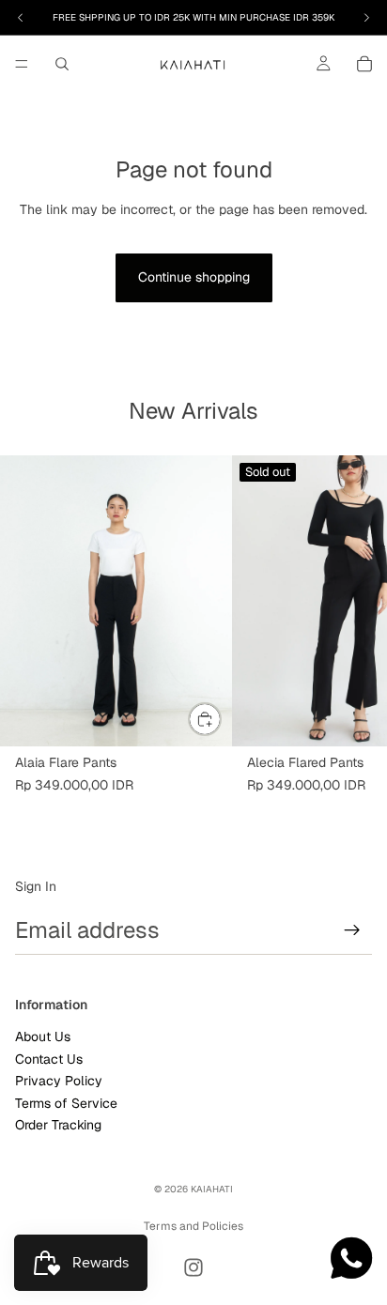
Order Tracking (58, 1124)
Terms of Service (66, 1102)
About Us (42, 1036)
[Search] (62, 63)
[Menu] (21, 63)
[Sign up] (352, 930)
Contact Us (49, 1059)
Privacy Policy (58, 1080)
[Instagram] (193, 1267)
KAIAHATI (212, 1189)
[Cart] (364, 63)
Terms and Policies (193, 1226)
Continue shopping (194, 277)
